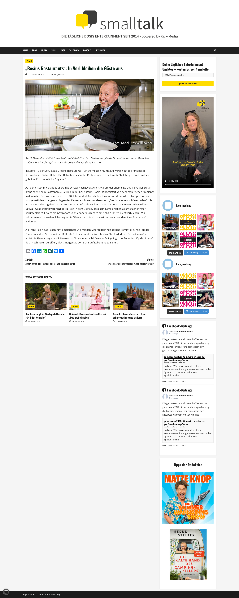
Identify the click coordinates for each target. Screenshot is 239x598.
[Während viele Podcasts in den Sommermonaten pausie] (205, 222)
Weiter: (131, 262)
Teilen (184, 381)
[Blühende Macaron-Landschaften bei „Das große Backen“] (89, 296)
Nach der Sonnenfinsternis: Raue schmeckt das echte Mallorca (129, 315)
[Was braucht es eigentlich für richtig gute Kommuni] (188, 222)
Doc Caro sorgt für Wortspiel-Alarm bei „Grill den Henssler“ (45, 315)
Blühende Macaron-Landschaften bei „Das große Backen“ (87, 315)
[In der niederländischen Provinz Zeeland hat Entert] (170, 240)
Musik (44, 50)
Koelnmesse (192, 350)
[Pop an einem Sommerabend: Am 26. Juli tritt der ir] (205, 240)
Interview (100, 50)
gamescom (168, 343)
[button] (6, 592)
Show (34, 50)
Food (63, 50)
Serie (53, 50)
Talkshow (74, 50)
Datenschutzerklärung (48, 594)
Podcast (87, 50)
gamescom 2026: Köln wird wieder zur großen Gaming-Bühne (184, 358)
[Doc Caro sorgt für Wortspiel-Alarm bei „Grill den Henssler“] (46, 296)
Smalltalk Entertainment (181, 331)
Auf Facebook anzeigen (170, 381)
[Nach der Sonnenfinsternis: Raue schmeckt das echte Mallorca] (133, 296)
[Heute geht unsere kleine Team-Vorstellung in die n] (188, 240)
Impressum (29, 594)
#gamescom (179, 350)
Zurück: (50, 262)
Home (25, 50)
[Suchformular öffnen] (215, 50)
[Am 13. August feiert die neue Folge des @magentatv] (170, 222)
